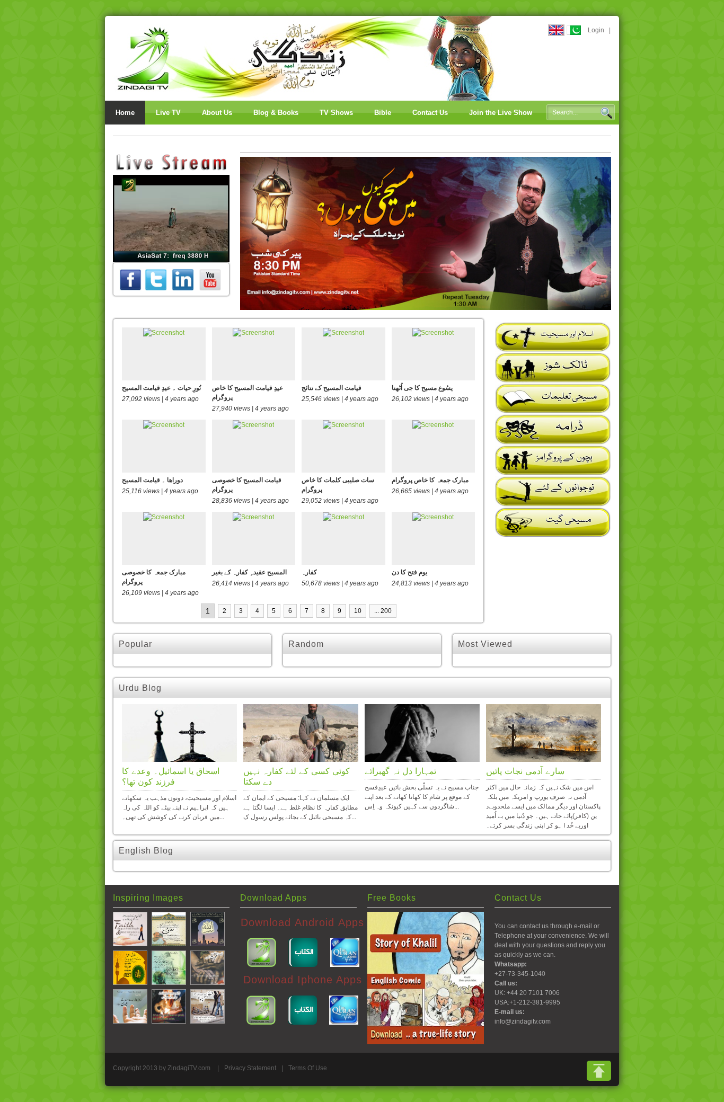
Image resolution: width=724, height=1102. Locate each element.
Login (596, 30)
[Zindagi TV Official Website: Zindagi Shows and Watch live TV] (306, 57)
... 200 (383, 611)
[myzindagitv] (210, 279)
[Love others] (207, 967)
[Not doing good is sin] (207, 1005)
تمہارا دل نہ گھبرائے (400, 771)
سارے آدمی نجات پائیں (525, 771)
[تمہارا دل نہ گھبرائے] (422, 733)
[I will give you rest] (130, 967)
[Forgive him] (169, 928)
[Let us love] (169, 1005)
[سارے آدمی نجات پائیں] (543, 733)
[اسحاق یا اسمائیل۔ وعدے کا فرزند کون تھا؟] (179, 733)
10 (357, 611)
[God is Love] (207, 928)
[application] (171, 218)
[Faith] (130, 928)
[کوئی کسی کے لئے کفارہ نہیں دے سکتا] (300, 733)
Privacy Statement (250, 1068)
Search (606, 113)
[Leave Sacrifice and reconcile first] (169, 967)
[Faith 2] (130, 1005)
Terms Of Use (307, 1068)
